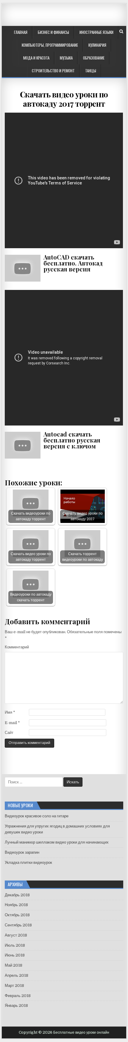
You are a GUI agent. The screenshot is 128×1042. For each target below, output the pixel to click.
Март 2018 (14, 985)
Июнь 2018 (15, 955)
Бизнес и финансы (53, 32)
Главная (20, 32)
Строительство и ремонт (53, 71)
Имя (10, 712)
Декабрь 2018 (17, 895)
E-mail (12, 722)
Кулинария (97, 45)
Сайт (9, 732)
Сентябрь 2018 (18, 925)
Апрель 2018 (16, 975)
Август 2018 (16, 935)
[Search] (121, 31)
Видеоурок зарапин (22, 852)
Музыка (66, 58)
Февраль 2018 (18, 995)
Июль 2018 (15, 945)
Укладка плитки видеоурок (28, 862)
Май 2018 (13, 965)
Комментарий (17, 647)
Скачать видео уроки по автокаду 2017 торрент (64, 99)
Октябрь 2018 (17, 915)
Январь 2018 (16, 1005)
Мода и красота (36, 58)
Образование (93, 58)
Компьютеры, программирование (50, 45)
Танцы (90, 71)
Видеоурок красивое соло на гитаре (36, 816)
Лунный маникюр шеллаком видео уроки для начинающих (57, 842)
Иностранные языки (96, 32)
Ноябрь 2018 (16, 905)
